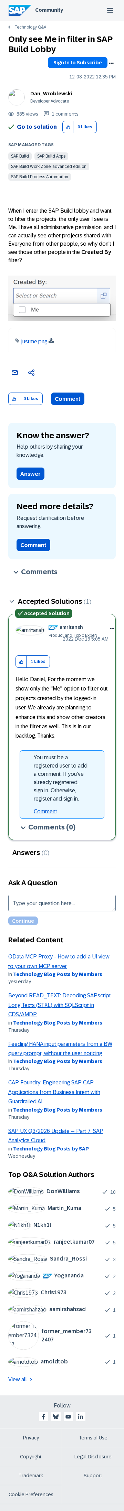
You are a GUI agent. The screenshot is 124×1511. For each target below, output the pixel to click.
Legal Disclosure (93, 1456)
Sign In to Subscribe (77, 62)
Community (49, 10)
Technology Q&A (30, 27)
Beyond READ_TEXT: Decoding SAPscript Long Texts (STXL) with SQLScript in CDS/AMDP (59, 1005)
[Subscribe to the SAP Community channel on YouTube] (68, 1416)
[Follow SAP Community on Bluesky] (56, 1416)
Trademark (31, 1475)
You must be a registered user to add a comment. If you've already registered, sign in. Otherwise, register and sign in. (60, 778)
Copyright (31, 1456)
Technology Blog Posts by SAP (51, 1148)
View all (17, 1379)
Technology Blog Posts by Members (57, 974)
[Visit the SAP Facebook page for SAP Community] (43, 1416)
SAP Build (20, 156)
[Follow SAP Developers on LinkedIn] (80, 1416)
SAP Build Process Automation (39, 176)
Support (93, 1475)
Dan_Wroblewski (51, 93)
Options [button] (111, 63)
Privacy (31, 1437)
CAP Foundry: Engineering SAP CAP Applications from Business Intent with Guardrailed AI (54, 1092)
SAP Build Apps (51, 156)
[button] (68, 127)
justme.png (34, 341)
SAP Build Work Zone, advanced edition (48, 166)
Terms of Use (93, 1437)
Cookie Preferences (31, 1494)
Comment (68, 399)
